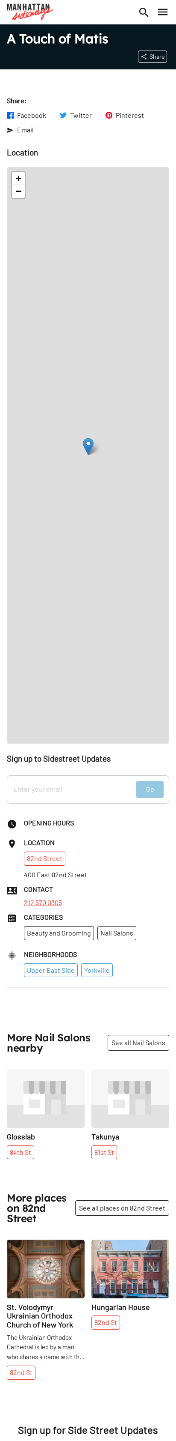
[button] (88, 446)
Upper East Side (51, 970)
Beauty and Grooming (59, 933)
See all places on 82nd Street (122, 1208)
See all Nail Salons (138, 1042)
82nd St (21, 1372)
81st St (104, 1152)
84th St (20, 1152)
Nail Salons (116, 933)
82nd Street (44, 858)
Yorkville (97, 970)
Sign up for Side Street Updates (88, 1430)
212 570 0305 (43, 902)
